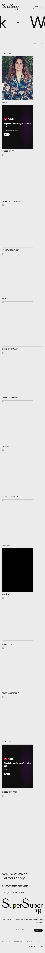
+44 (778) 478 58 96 (13, 892)
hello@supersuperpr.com (15, 885)
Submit (38, 930)
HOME (37, 7)
